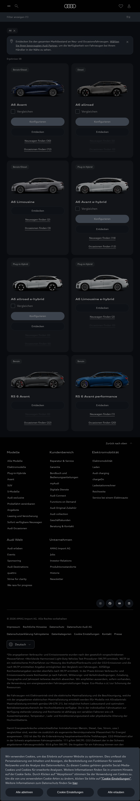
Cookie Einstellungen (70, 792)
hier (75, 783)
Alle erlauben (116, 792)
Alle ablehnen (24, 792)
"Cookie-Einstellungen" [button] (116, 778)
